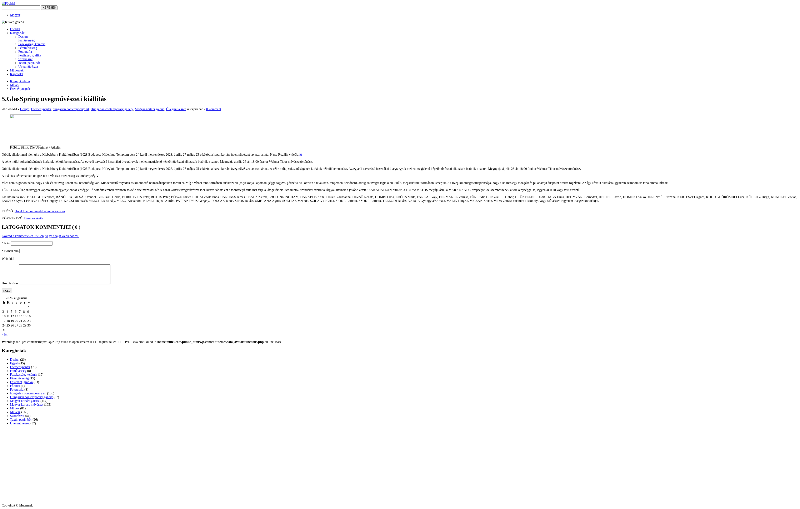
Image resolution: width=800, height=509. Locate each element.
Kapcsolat (16, 74)
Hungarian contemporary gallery (112, 109)
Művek (14, 85)
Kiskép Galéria (20, 81)
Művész (15, 412)
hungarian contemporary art (71, 109)
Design (23, 36)
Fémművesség (27, 48)
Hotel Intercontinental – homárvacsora (40, 211)
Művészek (17, 70)
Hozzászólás (10, 283)
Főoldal (15, 29)
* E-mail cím (10, 251)
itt (300, 154)
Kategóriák (17, 33)
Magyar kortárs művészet (26, 404)
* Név (6, 243)
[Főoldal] (8, 3)
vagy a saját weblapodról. (62, 236)
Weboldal (8, 258)
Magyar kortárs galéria (149, 109)
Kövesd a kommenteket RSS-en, (23, 236)
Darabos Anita (33, 218)
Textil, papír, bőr (29, 63)
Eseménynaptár (20, 88)
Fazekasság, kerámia (31, 44)
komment (213, 109)
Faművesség (26, 40)
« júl (5, 334)
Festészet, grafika (29, 55)
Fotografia (25, 51)
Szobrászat (25, 59)
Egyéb (14, 363)
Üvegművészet (28, 66)
